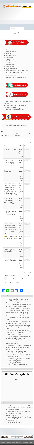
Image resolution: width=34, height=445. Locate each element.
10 (5, 282)
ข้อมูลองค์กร (7, 171)
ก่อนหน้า (13, 275)
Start (6, 275)
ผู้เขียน (20, 146)
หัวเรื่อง (6, 146)
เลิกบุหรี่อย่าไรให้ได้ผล (10, 149)
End (17, 282)
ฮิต (25, 146)
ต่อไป (11, 282)
